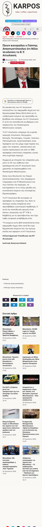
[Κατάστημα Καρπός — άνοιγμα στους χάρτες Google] (21, 9)
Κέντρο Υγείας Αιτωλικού (13, 287)
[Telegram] (18, 33)
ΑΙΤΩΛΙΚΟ (14, 62)
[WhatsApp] (22, 305)
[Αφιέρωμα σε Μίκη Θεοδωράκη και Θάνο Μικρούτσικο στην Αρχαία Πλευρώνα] (31, 349)
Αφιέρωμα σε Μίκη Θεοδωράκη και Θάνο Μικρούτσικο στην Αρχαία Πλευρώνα (31, 360)
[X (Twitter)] (14, 300)
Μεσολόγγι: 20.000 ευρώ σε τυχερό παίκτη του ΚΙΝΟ (30, 331)
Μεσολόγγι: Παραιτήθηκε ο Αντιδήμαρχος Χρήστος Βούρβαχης (10, 332)
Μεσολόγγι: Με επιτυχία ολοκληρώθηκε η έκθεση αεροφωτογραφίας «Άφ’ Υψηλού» (10, 463)
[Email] (6, 300)
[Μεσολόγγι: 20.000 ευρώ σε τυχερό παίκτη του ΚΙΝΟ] (31, 321)
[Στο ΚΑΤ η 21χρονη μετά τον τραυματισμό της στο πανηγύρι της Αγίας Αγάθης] (11, 379)
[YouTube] (7, 33)
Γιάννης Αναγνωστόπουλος (14, 283)
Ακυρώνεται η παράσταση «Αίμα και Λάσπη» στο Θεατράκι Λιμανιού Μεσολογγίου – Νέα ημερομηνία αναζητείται (30, 393)
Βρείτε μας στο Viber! (30, 21)
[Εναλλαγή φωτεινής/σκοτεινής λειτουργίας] (31, 29)
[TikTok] (13, 33)
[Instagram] (24, 33)
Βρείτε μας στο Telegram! (14, 21)
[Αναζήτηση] (25, 29)
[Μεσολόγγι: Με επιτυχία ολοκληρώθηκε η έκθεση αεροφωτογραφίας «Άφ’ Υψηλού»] (11, 450)
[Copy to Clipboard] (6, 305)
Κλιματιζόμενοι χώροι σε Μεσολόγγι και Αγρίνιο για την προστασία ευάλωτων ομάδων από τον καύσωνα (11, 426)
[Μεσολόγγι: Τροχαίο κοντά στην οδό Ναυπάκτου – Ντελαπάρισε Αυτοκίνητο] (11, 349)
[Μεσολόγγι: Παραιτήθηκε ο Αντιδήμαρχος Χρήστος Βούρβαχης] (11, 321)
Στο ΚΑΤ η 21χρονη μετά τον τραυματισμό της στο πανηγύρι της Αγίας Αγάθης (11, 391)
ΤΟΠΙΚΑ (21, 62)
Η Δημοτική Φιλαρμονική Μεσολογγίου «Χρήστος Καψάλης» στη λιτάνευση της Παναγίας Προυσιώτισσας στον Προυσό (31, 428)
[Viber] (35, 33)
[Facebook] (29, 33)
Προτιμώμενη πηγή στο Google (22, 24)
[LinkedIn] (14, 305)
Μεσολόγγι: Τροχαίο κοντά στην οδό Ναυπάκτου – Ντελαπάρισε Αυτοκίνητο (10, 361)
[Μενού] (37, 29)
